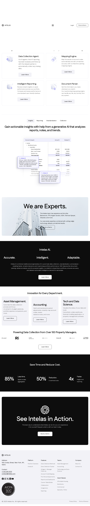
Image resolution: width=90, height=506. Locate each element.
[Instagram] (5, 479)
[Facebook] (3, 479)
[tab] (30, 120)
